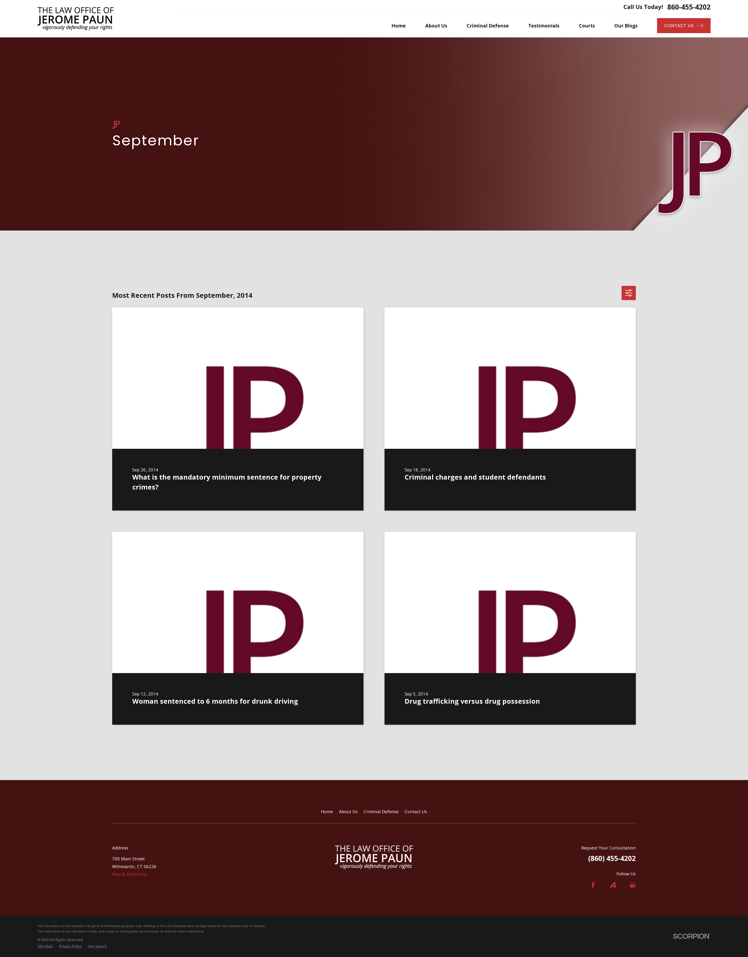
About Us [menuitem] (436, 25)
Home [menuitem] (399, 25)
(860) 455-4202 (612, 858)
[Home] (75, 18)
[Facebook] (593, 885)
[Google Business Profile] (633, 885)
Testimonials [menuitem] (543, 25)
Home (327, 811)
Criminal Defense (381, 811)
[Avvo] (613, 885)
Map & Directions (129, 874)
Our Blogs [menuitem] (626, 25)
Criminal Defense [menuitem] (488, 25)
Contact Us (416, 811)
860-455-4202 (689, 7)
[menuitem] (45, 946)
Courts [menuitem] (587, 25)
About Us (348, 811)
